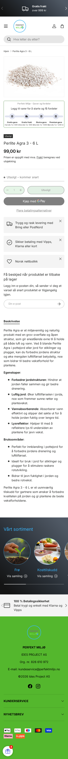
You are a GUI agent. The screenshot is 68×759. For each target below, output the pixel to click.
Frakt (40, 157)
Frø (17, 570)
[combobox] (34, 39)
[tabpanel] (34, 415)
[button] (62, 26)
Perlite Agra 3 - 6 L (22, 51)
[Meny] (6, 26)
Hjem (6, 51)
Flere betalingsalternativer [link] (34, 210)
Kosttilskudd (47, 570)
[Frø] (17, 551)
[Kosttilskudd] (47, 551)
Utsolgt (45, 190)
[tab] (12, 321)
